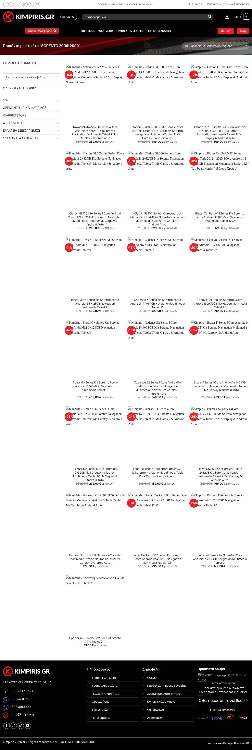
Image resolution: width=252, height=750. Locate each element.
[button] (68, 17)
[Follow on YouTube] (37, 4)
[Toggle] (57, 100)
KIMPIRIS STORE (14, 115)
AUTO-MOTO (12, 123)
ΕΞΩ (142, 31)
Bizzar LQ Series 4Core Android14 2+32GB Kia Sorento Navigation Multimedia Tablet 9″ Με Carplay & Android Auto (157, 472)
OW (5, 100)
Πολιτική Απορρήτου (105, 694)
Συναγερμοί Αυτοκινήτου (163, 694)
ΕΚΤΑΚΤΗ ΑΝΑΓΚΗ (159, 31)
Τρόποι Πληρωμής (104, 678)
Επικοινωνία (100, 709)
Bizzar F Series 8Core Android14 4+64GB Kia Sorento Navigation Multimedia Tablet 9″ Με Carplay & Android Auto (220, 386)
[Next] (243, 688)
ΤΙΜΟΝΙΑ (122, 31)
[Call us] (31, 4)
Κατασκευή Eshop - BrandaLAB (228, 743)
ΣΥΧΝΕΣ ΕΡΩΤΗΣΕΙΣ (237, 4)
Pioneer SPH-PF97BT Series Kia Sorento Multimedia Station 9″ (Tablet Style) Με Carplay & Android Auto (95, 558)
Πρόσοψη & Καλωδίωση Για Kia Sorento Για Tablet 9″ (95, 640)
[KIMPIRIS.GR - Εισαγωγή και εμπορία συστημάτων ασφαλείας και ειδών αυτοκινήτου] (28, 16)
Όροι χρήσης (100, 701)
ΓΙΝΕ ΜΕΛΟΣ (195, 4)
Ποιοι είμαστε (101, 718)
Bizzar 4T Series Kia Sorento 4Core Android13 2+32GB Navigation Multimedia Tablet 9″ (220, 558)
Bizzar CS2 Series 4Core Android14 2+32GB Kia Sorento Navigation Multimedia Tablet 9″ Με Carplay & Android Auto (219, 474)
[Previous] (203, 688)
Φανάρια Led (155, 709)
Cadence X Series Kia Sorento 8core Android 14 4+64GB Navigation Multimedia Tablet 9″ (157, 303)
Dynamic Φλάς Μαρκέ (161, 701)
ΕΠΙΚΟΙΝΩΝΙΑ (214, 4)
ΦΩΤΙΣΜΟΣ (88, 31)
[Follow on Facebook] (6, 4)
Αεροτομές (154, 718)
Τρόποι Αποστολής (104, 685)
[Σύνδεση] (227, 17)
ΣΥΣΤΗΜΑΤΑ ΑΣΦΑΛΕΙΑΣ (20, 138)
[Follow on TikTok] (18, 4)
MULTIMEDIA (106, 31)
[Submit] (209, 17)
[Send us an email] (25, 4)
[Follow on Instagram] (12, 4)
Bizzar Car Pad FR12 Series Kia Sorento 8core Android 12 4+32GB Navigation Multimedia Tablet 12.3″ (157, 558)
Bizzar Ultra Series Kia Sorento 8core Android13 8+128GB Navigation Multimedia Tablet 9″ (95, 303)
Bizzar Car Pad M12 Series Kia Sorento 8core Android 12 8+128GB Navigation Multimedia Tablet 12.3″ (220, 217)
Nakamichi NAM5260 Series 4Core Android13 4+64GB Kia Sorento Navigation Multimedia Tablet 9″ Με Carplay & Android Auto (95, 132)
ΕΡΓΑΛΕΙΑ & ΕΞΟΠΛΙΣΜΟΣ (21, 130)
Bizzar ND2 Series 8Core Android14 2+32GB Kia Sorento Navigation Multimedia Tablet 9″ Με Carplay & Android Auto (95, 474)
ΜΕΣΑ (133, 31)
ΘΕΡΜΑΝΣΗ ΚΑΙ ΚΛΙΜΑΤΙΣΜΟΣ (24, 107)
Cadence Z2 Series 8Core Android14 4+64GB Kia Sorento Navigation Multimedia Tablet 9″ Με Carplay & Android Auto (157, 388)
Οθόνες (152, 678)
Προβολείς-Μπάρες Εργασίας (166, 685)
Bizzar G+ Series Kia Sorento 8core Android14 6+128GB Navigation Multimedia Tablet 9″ (95, 386)
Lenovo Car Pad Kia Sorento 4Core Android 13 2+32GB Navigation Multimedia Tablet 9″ (220, 303)
